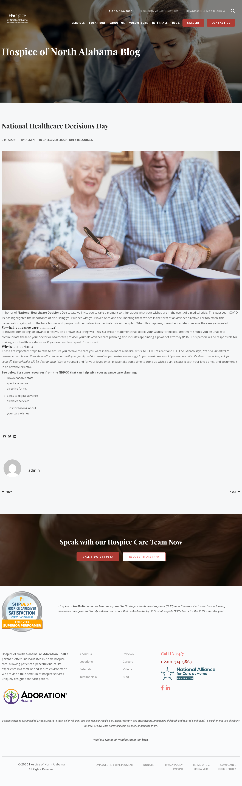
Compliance (228, 765)
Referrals (160, 22)
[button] (4, 436)
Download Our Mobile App (204, 11)
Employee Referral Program (114, 765)
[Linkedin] (168, 688)
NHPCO (64, 372)
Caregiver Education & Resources (68, 140)
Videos (127, 669)
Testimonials (88, 677)
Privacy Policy (173, 765)
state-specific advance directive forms (21, 383)
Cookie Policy (227, 769)
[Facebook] (163, 688)
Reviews (128, 654)
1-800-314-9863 (121, 11)
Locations (97, 22)
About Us (117, 22)
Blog (176, 22)
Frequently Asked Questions (159, 11)
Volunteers (138, 22)
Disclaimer (200, 769)
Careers (193, 22)
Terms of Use (201, 765)
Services (78, 22)
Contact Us (221, 22)
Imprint (178, 769)
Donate (148, 765)
